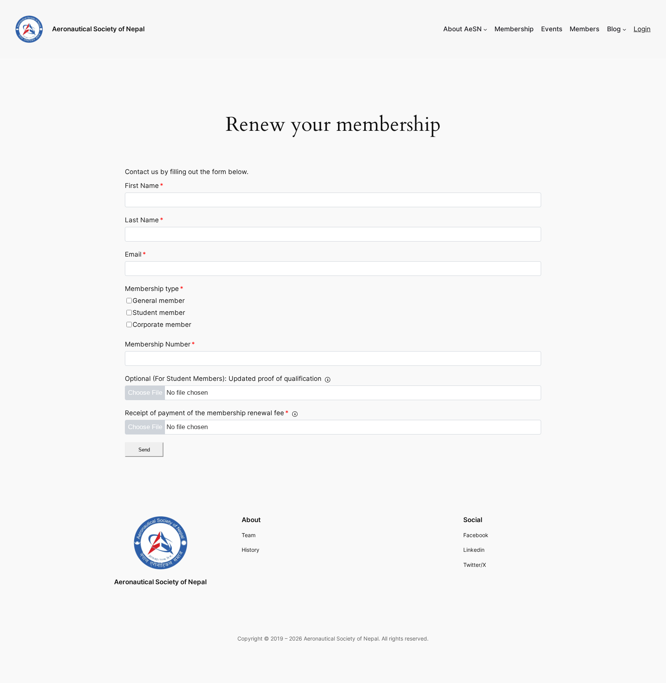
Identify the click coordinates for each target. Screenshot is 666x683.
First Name (144, 185)
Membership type (154, 288)
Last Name (144, 220)
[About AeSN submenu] (485, 29)
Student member (159, 312)
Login (642, 29)
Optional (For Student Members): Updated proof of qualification (223, 378)
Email (135, 254)
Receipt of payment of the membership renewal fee (207, 413)
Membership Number (160, 344)
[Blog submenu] (624, 29)
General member (159, 300)
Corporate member (162, 324)
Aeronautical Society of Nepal (98, 29)
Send (144, 450)
